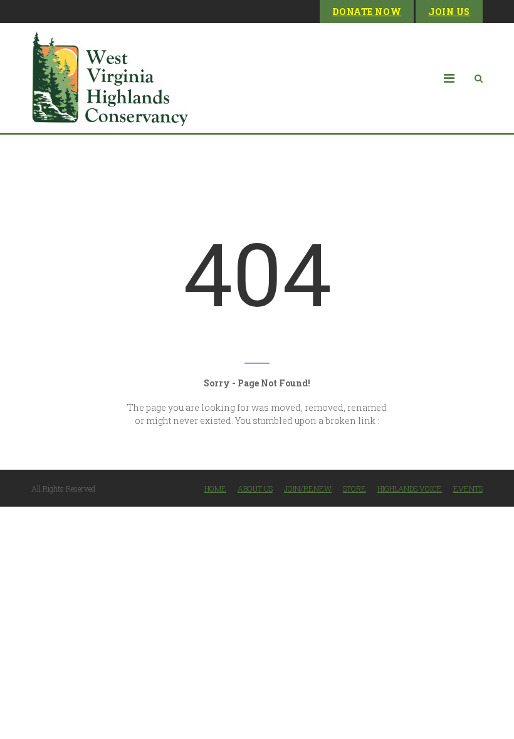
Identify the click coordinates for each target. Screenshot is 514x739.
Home (215, 488)
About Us (255, 488)
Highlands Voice (409, 488)
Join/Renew (308, 488)
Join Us (449, 12)
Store (354, 488)
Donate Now (366, 12)
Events (468, 488)
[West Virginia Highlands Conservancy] (109, 78)
